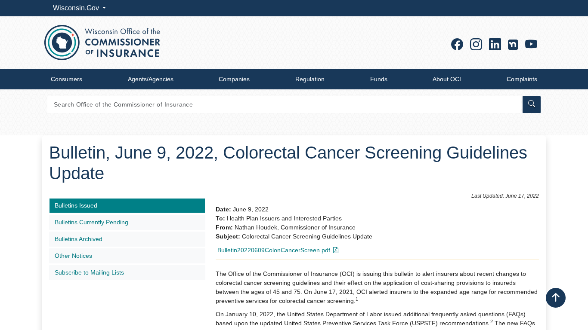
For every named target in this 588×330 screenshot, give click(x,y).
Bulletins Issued (76, 205)
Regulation (310, 79)
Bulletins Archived (78, 238)
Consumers (66, 79)
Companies (234, 79)
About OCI (447, 79)
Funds (378, 79)
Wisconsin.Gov (77, 8)
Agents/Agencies (150, 79)
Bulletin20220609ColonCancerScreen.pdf (273, 250)
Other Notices (73, 255)
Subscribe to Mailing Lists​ (89, 272)
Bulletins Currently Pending (91, 222)
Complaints (522, 79)
